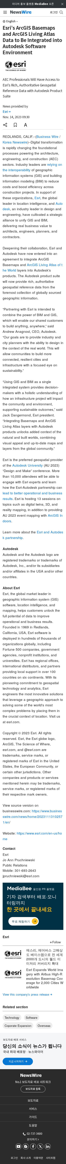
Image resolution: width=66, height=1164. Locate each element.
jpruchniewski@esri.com (21, 875)
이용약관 (38, 1158)
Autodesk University (27, 465)
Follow (56, 942)
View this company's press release (27, 994)
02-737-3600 (34, 1133)
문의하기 (33, 1139)
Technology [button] (12, 1017)
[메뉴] (4, 12)
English (10, 21)
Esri (6, 112)
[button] (5, 125)
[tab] (33, 1101)
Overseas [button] (44, 1025)
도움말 (33, 1125)
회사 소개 (26, 1158)
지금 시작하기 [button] (16, 1061)
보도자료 (33, 1101)
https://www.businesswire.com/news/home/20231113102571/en (32, 816)
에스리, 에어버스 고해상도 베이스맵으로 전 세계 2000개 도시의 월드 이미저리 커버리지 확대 (44, 956)
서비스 (33, 1109)
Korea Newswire (15, 142)
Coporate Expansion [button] (18, 1025)
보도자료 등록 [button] (33, 1089)
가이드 (33, 1117)
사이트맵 (50, 1158)
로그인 (14, 1158)
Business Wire (47, 136)
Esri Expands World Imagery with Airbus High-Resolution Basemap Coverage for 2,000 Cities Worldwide (44, 978)
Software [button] (31, 1017)
